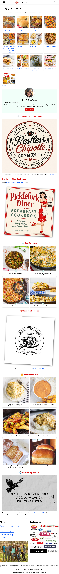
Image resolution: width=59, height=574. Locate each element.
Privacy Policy (5, 529)
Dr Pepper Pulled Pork (50, 46)
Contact (3, 537)
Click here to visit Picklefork (38, 368)
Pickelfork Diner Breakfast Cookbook (15, 182)
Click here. (51, 174)
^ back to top (29, 519)
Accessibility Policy (6, 535)
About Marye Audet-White (9, 526)
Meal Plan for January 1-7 (8, 85)
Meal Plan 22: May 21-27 (50, 68)
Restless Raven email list (39, 513)
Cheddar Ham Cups (50, 29)
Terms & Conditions (7, 532)
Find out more (29, 109)
